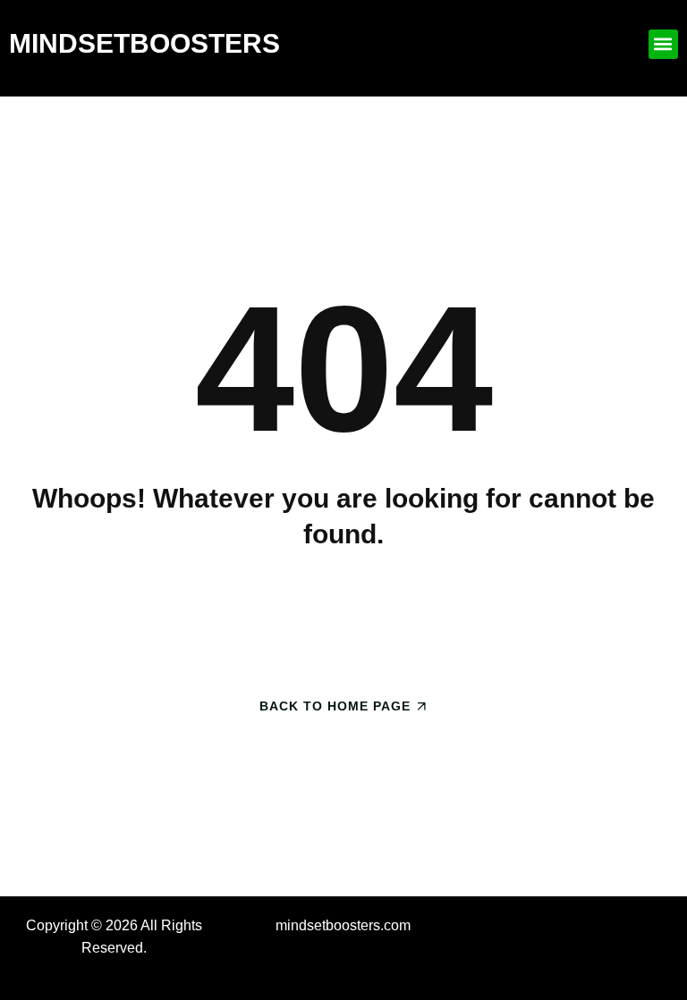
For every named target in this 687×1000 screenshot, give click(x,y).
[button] (663, 44)
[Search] (497, 617)
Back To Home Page (335, 706)
